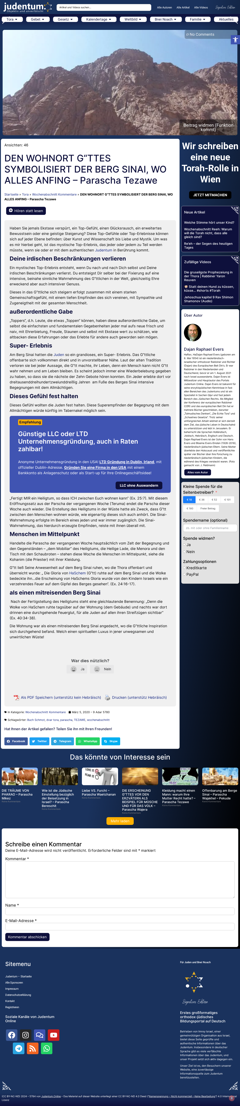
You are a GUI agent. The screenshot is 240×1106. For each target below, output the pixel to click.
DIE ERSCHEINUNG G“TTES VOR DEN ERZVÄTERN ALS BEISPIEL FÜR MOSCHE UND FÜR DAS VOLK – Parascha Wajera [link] (140, 800)
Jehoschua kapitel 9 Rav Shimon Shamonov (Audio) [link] (208, 299)
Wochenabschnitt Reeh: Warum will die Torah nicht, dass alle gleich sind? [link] (208, 233)
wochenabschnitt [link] (98, 720)
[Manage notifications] (232, 1098)
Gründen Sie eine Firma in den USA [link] (95, 467)
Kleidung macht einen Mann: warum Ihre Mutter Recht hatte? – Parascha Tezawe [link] (178, 796)
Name (12, 905)
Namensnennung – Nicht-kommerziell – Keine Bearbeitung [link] (182, 1096)
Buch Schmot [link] (36, 720)
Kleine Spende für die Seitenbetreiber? (202, 489)
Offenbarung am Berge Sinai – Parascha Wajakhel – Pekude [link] (219, 794)
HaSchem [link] (77, 573)
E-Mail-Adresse (21, 921)
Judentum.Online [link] (51, 1096)
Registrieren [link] (12, 1007)
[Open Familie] (204, 19)
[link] (235, 39)
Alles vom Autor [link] (197, 472)
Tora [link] (25, 194)
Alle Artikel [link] (183, 7)
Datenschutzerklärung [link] (18, 995)
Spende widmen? (199, 538)
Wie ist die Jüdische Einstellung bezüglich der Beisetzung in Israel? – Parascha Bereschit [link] (58, 798)
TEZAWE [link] (79, 720)
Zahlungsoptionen (199, 561)
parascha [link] (66, 720)
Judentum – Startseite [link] (18, 976)
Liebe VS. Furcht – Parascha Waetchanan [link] (99, 792)
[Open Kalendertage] (110, 19)
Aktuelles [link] (226, 19)
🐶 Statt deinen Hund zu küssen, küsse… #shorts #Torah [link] (209, 288)
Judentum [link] (103, 250)
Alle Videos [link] (201, 7)
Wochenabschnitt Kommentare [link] (54, 194)
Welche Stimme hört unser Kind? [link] (209, 222)
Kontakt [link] (9, 1001)
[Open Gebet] (43, 19)
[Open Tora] (16, 19)
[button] (16, 741)
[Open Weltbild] (140, 19)
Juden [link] (59, 354)
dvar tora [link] (52, 720)
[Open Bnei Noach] (175, 19)
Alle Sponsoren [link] (14, 982)
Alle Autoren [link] (164, 7)
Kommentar (17, 859)
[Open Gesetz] (71, 19)
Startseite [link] (11, 194)
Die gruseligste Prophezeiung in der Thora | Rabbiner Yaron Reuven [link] (208, 276)
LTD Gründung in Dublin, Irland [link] (126, 462)
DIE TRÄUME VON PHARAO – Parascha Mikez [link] (17, 794)
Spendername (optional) (205, 520)
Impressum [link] (11, 988)
